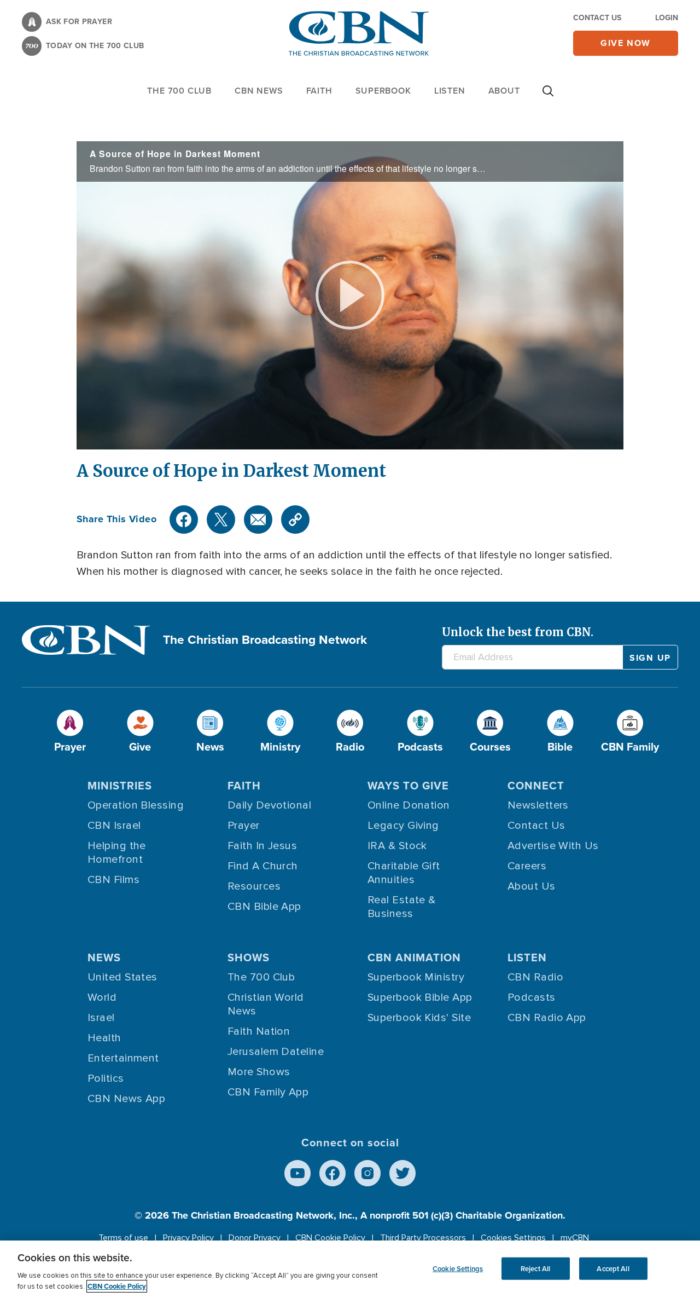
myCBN (575, 1237)
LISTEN (449, 90)
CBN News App (126, 1098)
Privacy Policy (188, 1237)
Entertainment (123, 1058)
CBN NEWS (259, 90)
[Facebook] (184, 519)
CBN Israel (114, 825)
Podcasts (532, 997)
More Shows (259, 1071)
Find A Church (263, 866)
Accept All (613, 1268)
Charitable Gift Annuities (404, 872)
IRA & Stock (397, 845)
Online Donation (409, 805)
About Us (532, 886)
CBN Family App (268, 1092)
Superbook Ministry (416, 977)
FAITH (319, 90)
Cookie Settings (458, 1268)
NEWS (104, 957)
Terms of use (123, 1237)
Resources (254, 886)
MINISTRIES (120, 785)
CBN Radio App (547, 1017)
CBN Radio (535, 977)
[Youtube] (297, 1173)
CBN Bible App (264, 906)
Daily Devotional (269, 805)
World (102, 997)
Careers (527, 866)
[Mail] (258, 519)
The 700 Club (179, 90)
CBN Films (113, 879)
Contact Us (597, 18)
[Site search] (548, 96)
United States (123, 977)
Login (666, 18)
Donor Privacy (255, 1237)
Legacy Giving (403, 825)
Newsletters (538, 805)
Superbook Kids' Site (419, 1017)
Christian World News (266, 1004)
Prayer (244, 825)
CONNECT (536, 785)
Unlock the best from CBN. (517, 632)
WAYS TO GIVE (408, 785)
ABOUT (504, 90)
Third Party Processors (423, 1237)
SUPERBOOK (383, 90)
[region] (350, 1269)
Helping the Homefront (117, 852)
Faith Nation (259, 1031)
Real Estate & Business (402, 906)
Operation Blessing (136, 805)
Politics (106, 1078)
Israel (101, 1017)
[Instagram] (367, 1173)
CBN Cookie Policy (330, 1237)
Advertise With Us (553, 845)
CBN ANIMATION (414, 957)
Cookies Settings (513, 1237)
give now (625, 43)
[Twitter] (221, 519)
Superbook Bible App (420, 997)
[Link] (295, 519)
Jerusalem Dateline (276, 1051)
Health (104, 1038)
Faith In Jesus (262, 845)
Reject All (535, 1268)
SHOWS (249, 957)
